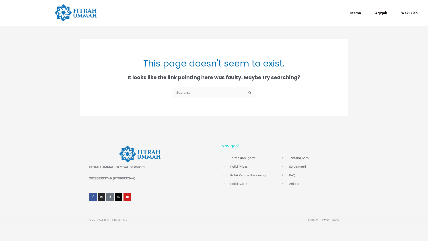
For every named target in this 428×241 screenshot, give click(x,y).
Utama (355, 13)
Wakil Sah (409, 13)
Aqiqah (381, 13)
